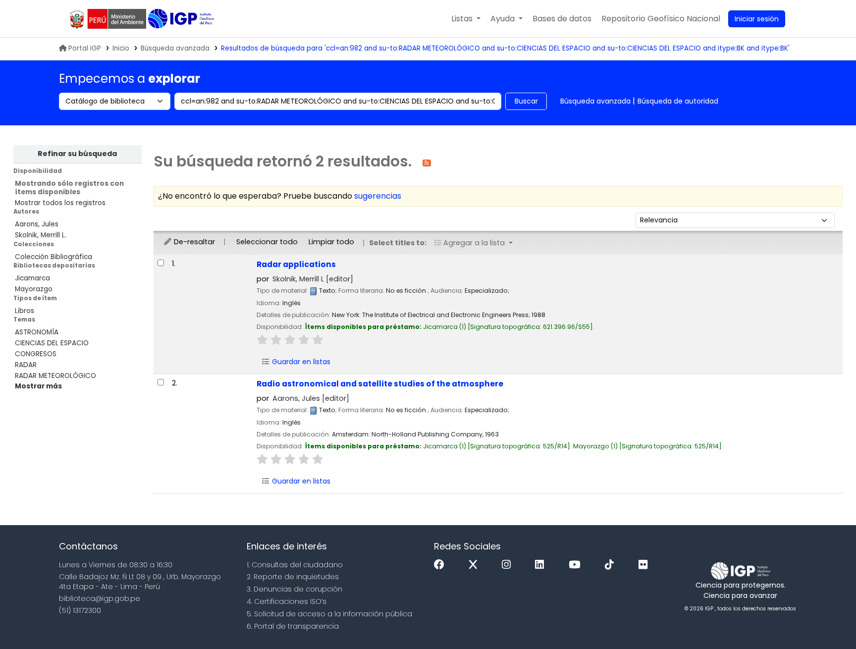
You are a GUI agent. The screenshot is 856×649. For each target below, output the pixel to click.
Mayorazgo (34, 289)
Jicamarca (32, 278)
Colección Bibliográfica (53, 257)
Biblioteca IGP (182, 19)
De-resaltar (193, 242)
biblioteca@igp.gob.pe (99, 598)
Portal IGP (84, 48)
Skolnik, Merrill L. (40, 235)
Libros (24, 311)
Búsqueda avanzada (175, 48)
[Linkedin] (542, 565)
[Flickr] (645, 565)
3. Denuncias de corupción (294, 589)
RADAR (26, 365)
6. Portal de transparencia (293, 626)
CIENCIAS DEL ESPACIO (52, 343)
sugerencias (377, 196)
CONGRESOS (35, 354)
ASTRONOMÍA (36, 332)
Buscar (526, 101)
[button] (465, 18)
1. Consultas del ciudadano (295, 565)
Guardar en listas (300, 362)
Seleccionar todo (267, 242)
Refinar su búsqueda (77, 154)
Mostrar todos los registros (60, 203)
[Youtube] (577, 565)
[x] (475, 565)
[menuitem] (660, 18)
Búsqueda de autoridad (678, 101)
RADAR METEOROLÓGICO (55, 375)
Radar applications (296, 264)
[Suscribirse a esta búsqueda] (426, 162)
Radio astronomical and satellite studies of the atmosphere (380, 384)
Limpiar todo (331, 242)
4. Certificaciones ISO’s (286, 601)
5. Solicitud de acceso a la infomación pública (329, 614)
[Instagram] (509, 565)
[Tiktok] (612, 565)
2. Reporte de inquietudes (293, 577)
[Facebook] (441, 565)
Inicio (120, 48)
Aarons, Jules (36, 224)
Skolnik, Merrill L (312, 279)
